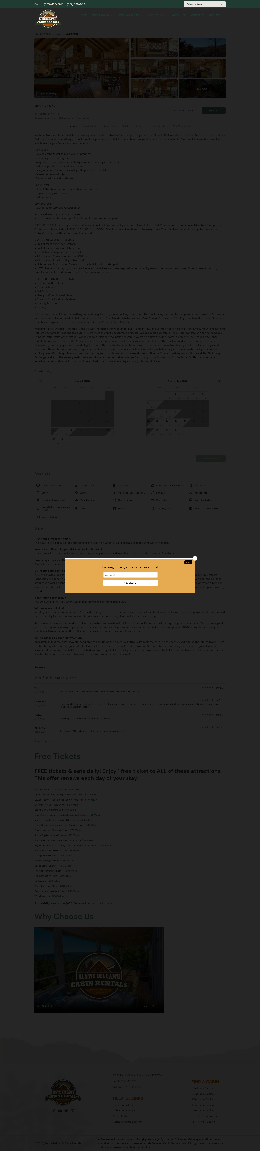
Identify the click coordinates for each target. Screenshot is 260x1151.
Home (83, 15)
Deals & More (129, 15)
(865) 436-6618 (54, 4)
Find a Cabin (100, 15)
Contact (197, 15)
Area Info (179, 15)
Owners (214, 15)
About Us (155, 15)
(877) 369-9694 (77, 4)
